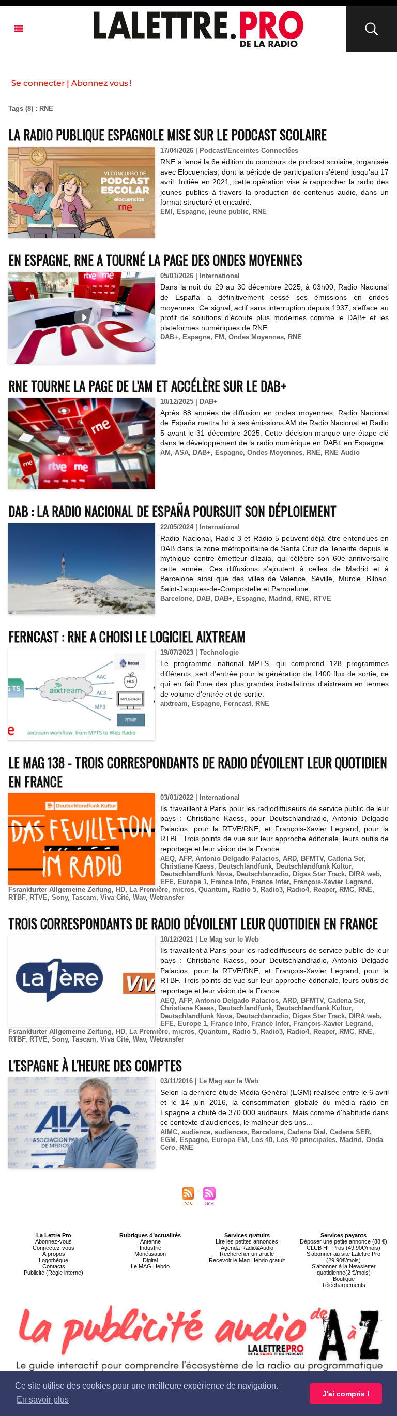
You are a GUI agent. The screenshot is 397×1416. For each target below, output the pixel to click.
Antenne (150, 1241)
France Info (229, 882)
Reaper (324, 889)
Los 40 (261, 1140)
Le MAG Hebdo (150, 1266)
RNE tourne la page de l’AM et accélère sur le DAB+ (147, 385)
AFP (185, 858)
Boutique (344, 1279)
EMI (166, 211)
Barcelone (176, 598)
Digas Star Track (319, 874)
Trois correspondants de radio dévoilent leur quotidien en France (193, 923)
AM (165, 452)
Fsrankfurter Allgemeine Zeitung (60, 889)
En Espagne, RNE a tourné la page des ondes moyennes (155, 259)
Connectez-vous (53, 1248)
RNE (260, 211)
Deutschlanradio (262, 874)
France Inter (270, 882)
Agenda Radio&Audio (247, 1248)
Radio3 (272, 889)
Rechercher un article (247, 1254)
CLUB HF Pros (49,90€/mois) (343, 1248)
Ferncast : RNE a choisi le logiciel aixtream (127, 636)
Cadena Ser (346, 858)
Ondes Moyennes (256, 337)
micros (183, 889)
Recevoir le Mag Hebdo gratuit (247, 1260)
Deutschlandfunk (245, 866)
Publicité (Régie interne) (53, 1272)
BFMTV (312, 858)
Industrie (150, 1248)
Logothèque (53, 1260)
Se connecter (38, 83)
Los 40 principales (306, 1140)
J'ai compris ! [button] (346, 1394)
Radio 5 (244, 889)
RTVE (322, 598)
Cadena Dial (306, 1132)
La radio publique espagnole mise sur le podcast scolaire (167, 134)
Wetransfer (167, 897)
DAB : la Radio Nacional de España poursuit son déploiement (172, 511)
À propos (53, 1254)
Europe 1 (192, 882)
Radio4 (298, 889)
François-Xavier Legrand (332, 882)
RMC (346, 889)
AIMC (168, 1132)
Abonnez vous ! (101, 83)
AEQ (167, 858)
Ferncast (237, 703)
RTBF (16, 897)
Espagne (191, 211)
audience (195, 1132)
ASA (182, 452)
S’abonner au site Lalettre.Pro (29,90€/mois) (343, 1257)
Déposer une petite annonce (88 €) (343, 1241)
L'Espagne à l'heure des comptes (95, 1065)
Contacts (53, 1266)
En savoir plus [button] (43, 1399)
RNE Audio (342, 452)
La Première (148, 889)
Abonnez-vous (53, 1241)
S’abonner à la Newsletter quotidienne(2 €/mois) (344, 1269)
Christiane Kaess (187, 866)
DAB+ (169, 337)
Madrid (280, 598)
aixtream (174, 703)
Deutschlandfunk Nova (196, 874)
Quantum (213, 889)
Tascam (84, 897)
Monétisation (150, 1254)
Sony (60, 897)
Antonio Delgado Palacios (237, 858)
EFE (167, 882)
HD (120, 889)
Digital (150, 1260)
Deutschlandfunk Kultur (313, 866)
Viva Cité (114, 897)
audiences (231, 1132)
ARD (290, 858)
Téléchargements (343, 1285)
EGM (168, 1140)
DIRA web (364, 874)
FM (219, 337)
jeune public (229, 211)
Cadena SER (350, 1132)
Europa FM (229, 1140)
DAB (203, 598)
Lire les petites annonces (247, 1241)
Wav (139, 897)
